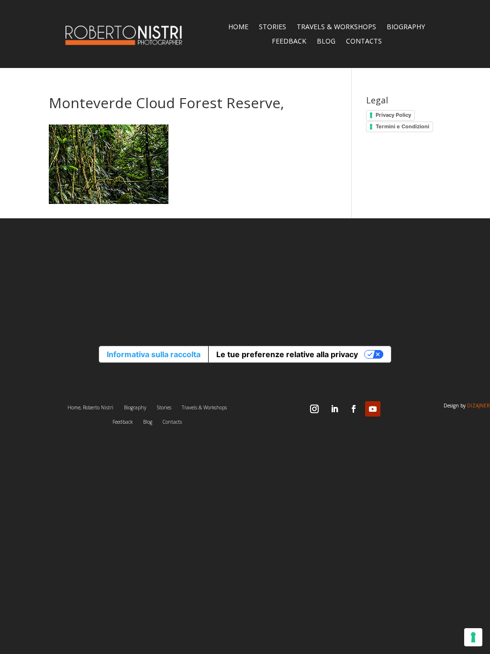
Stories (272, 27)
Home (238, 27)
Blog (326, 41)
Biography (406, 27)
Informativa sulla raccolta (153, 354)
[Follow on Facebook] (353, 409)
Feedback (289, 41)
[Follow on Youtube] (372, 409)
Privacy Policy (393, 115)
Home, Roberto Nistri (90, 407)
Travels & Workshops (336, 27)
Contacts (364, 41)
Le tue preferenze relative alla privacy (287, 354)
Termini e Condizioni (402, 126)
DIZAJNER (478, 405)
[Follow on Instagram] (314, 408)
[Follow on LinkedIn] (334, 409)
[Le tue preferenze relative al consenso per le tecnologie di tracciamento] (473, 637)
